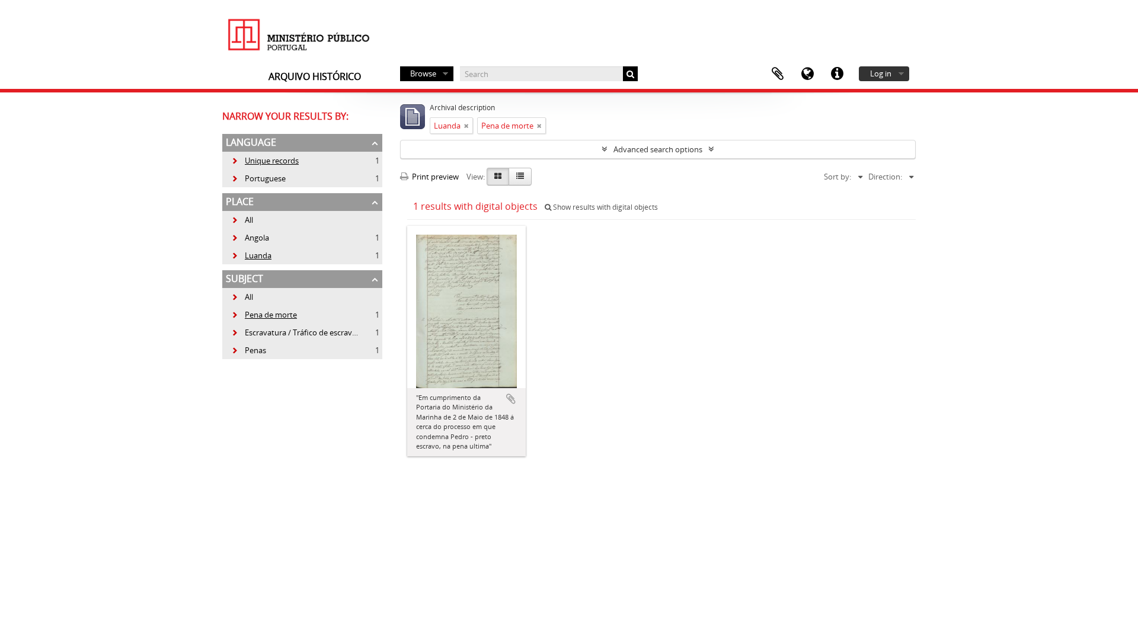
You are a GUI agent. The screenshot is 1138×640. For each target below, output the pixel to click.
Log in (880, 73)
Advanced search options (657, 149)
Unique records (265, 160)
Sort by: (837, 176)
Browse (423, 73)
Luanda (251, 255)
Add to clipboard (511, 399)
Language (807, 74)
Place (240, 201)
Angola (250, 237)
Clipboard (777, 74)
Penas (248, 350)
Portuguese (258, 178)
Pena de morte (264, 314)
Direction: (885, 176)
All (249, 220)
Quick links (837, 74)
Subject (244, 278)
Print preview (434, 176)
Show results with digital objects (604, 207)
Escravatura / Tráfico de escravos (295, 332)
